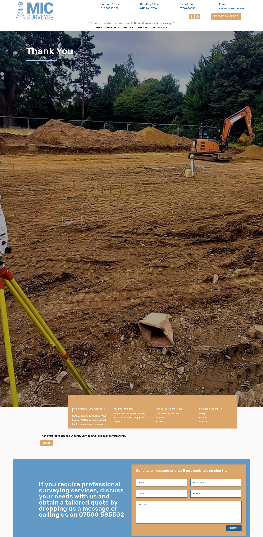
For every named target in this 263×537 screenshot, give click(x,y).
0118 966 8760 (148, 8)
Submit (233, 528)
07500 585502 (124, 408)
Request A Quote (226, 16)
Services (110, 28)
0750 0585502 (188, 8)
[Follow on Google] (197, 16)
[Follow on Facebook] (191, 16)
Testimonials (159, 28)
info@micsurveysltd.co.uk (232, 8)
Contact (128, 28)
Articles (142, 28)
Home (98, 28)
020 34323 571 (109, 8)
